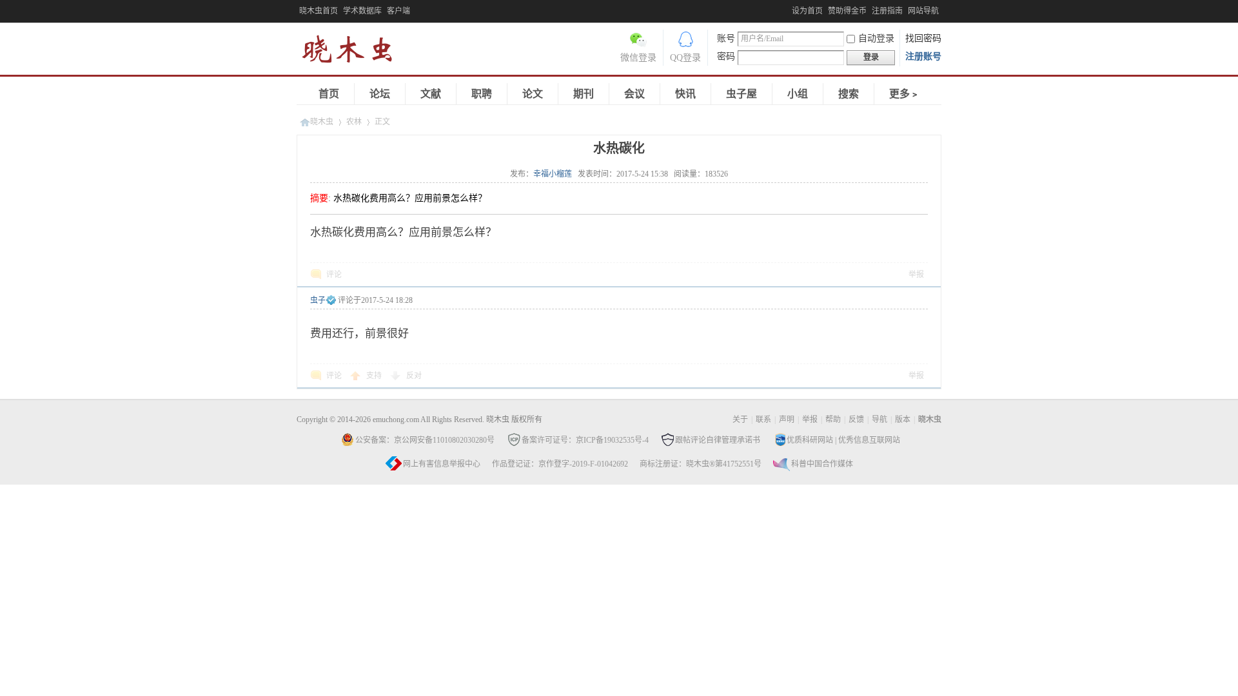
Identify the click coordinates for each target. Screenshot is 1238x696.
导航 (879, 419)
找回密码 (923, 38)
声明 (786, 419)
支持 (375, 375)
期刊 (583, 93)
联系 (763, 419)
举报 (916, 274)
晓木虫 (354, 52)
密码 (726, 56)
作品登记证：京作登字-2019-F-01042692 (560, 464)
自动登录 (876, 38)
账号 (726, 38)
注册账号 (923, 56)
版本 (902, 419)
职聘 (481, 93)
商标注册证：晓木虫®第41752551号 (700, 464)
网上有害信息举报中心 (441, 464)
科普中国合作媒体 (822, 464)
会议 (634, 93)
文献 (430, 93)
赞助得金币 (847, 10)
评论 (334, 274)
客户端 (398, 10)
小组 (797, 93)
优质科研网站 (810, 440)
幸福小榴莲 (552, 174)
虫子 (318, 300)
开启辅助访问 (788, 9)
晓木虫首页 (318, 10)
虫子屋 (741, 93)
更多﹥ (904, 93)
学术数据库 (362, 10)
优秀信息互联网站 (869, 440)
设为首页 (807, 10)
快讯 (685, 93)
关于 (740, 419)
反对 (414, 375)
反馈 (856, 419)
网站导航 (923, 10)
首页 (329, 93)
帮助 (833, 419)
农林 (354, 121)
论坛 (379, 93)
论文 (532, 93)
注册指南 (887, 10)
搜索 (848, 93)
